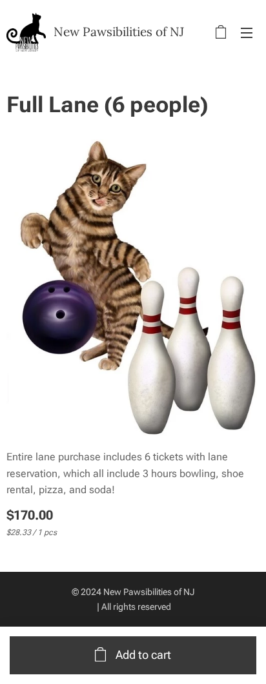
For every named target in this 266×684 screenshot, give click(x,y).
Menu (247, 32)
